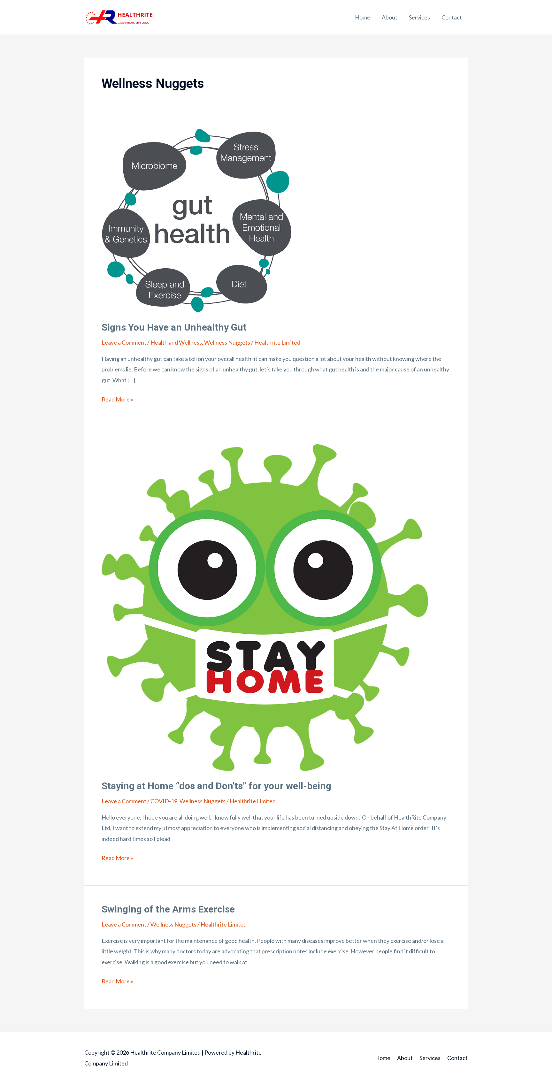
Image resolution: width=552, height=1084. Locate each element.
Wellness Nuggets (227, 342)
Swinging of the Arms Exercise (168, 909)
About (389, 17)
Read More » (117, 398)
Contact (451, 17)
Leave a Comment (124, 342)
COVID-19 (163, 801)
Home (362, 17)
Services (419, 17)
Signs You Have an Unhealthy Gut (174, 327)
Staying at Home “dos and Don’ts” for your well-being (216, 785)
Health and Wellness (176, 342)
